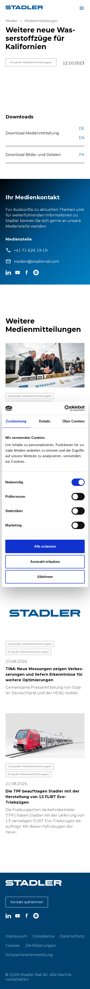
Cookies (13, 945)
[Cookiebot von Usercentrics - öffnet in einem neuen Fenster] (65, 408)
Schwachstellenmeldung (29, 954)
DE (81, 128)
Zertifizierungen (40, 945)
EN (81, 137)
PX (81, 154)
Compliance (43, 936)
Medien (12, 21)
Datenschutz (72, 936)
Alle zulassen (45, 546)
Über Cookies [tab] (74, 421)
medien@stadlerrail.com (36, 261)
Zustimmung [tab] (16, 421)
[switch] (78, 496)
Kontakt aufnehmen (26, 902)
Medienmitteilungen (41, 21)
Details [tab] (44, 421)
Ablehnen (45, 577)
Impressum (16, 936)
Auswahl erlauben (45, 562)
